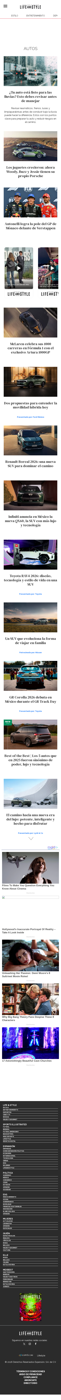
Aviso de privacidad (30, 1374)
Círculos (7, 1240)
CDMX (5, 1182)
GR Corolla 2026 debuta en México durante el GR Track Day (30, 699)
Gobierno (7, 1175)
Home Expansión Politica (13, 1151)
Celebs (6, 1262)
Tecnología (8, 1158)
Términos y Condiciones (30, 1371)
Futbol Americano (11, 1131)
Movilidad (7, 1204)
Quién (6, 1233)
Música (6, 1117)
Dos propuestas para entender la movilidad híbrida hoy (30, 405)
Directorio (30, 1383)
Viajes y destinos (10, 1277)
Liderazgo (7, 1223)
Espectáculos (9, 1236)
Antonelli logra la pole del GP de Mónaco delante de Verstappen (30, 225)
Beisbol (6, 1129)
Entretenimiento (35, 16)
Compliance (31, 1377)
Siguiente (30, 838)
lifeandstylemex (32, 1344)
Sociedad (7, 1189)
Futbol (6, 1127)
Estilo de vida (9, 1264)
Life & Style (10, 1105)
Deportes (7, 1112)
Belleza (6, 1245)
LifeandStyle (8, 1168)
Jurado (6, 1286)
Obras (5, 1160)
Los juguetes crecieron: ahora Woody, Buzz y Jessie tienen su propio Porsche (30, 171)
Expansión (9, 1146)
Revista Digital (9, 1141)
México (6, 1177)
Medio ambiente (9, 1197)
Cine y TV (6, 1114)
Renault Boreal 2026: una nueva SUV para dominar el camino (30, 463)
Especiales (7, 1228)
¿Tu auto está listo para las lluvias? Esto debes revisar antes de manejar (30, 96)
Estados (6, 1185)
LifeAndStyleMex (38, 1344)
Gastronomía (9, 1272)
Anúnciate (30, 1380)
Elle (5, 1255)
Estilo (14, 16)
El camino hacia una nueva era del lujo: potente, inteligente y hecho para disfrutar (30, 819)
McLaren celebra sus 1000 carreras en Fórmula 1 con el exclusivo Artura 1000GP (31, 348)
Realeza (6, 1238)
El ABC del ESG (9, 1211)
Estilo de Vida (9, 1284)
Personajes (8, 1279)
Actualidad (8, 1221)
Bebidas (6, 1274)
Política (8, 1173)
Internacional (9, 1156)
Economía (7, 1153)
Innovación (7, 1209)
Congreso (7, 1180)
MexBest (8, 1270)
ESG (4, 1163)
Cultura (6, 1250)
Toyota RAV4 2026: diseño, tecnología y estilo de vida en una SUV (30, 580)
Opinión (6, 1187)
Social (5, 1199)
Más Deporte (8, 1136)
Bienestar (7, 1281)
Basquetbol (8, 1134)
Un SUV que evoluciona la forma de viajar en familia (30, 640)
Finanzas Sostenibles (12, 1206)
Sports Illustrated (15, 1124)
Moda (5, 1243)
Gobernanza (8, 1202)
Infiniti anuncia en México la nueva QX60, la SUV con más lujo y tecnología (30, 521)
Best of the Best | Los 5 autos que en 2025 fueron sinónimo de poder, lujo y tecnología (30, 760)
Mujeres (6, 1165)
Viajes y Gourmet (10, 1119)
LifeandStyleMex (24, 1344)
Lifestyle (7, 1139)
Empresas (7, 1148)
